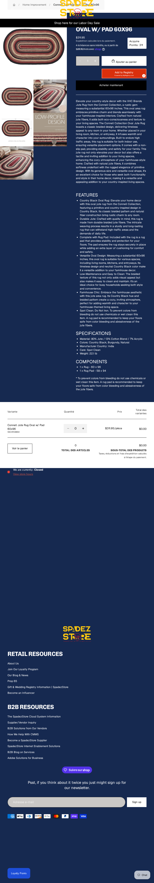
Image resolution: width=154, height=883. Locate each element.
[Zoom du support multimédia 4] (16, 129)
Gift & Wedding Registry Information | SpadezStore (38, 687)
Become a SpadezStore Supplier (27, 740)
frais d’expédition (129, 453)
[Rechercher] (12, 9)
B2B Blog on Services (21, 752)
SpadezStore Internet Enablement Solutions (34, 746)
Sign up (136, 802)
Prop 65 (12, 681)
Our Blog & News (18, 675)
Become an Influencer (21, 693)
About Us (13, 663)
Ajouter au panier (126, 62)
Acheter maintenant (111, 85)
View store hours (23, 474)
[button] (124, 73)
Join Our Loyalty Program (23, 669)
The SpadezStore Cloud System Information (34, 716)
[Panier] (149, 9)
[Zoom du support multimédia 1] (33, 46)
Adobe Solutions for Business (25, 758)
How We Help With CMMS (23, 734)
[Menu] (4, 9)
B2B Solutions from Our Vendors (27, 728)
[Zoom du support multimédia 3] (50, 96)
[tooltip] (144, 75)
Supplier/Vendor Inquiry (22, 722)
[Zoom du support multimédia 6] (16, 163)
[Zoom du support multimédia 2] (16, 96)
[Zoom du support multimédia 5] (50, 129)
